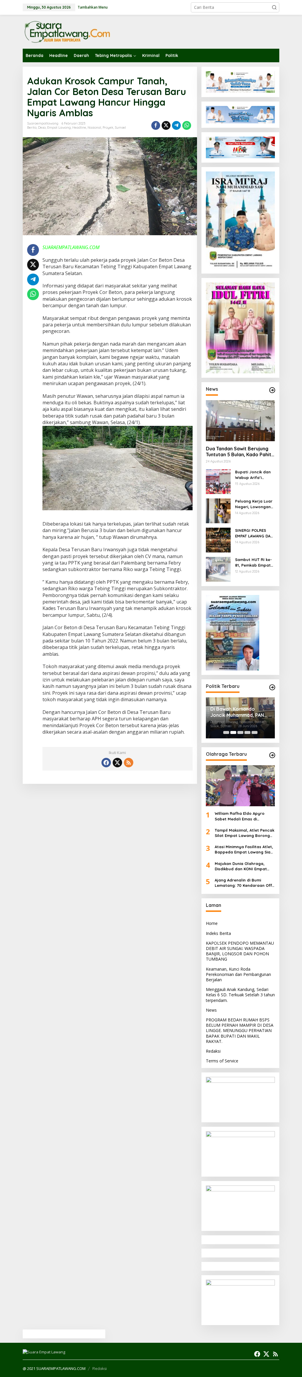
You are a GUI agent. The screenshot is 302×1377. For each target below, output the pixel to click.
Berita (32, 127)
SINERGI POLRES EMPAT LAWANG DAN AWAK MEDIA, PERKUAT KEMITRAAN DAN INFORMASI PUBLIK (254, 533)
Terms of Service (222, 1061)
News (211, 1010)
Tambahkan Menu (93, 7)
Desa (42, 127)
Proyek (108, 127)
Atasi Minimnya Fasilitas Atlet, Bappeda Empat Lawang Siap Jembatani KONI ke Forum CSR (245, 849)
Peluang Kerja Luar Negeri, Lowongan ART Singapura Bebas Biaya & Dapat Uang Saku (254, 504)
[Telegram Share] (176, 125)
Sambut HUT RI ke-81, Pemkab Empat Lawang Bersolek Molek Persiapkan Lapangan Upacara (254, 562)
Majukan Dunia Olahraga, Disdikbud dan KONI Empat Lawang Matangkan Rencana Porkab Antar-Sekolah (243, 866)
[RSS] (128, 762)
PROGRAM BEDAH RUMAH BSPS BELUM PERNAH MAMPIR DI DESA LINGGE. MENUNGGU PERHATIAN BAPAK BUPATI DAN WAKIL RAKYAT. (239, 1030)
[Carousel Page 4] (247, 732)
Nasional (94, 127)
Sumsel (120, 127)
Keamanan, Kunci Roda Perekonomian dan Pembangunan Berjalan (238, 974)
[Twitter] (117, 762)
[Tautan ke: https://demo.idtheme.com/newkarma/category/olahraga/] (272, 755)
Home (212, 923)
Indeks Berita (218, 933)
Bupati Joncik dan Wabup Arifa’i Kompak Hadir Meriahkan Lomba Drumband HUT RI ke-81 (253, 475)
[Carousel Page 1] (226, 732)
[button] (274, 7)
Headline (79, 127)
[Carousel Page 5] (254, 732)
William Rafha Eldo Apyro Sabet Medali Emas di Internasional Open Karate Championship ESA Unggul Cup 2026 (244, 816)
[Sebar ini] (155, 125)
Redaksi (213, 1051)
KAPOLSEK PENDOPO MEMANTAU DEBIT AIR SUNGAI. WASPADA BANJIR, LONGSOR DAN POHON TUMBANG (240, 951)
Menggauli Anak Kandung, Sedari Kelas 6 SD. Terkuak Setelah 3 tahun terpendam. (240, 995)
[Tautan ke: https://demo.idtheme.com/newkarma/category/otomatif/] (272, 390)
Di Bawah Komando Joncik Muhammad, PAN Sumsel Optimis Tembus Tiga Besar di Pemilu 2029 (240, 712)
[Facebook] (106, 762)
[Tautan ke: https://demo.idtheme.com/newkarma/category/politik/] (272, 687)
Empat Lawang (59, 127)
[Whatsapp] (186, 125)
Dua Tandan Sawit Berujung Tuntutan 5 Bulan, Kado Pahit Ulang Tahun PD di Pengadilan (239, 452)
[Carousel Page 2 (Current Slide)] (233, 732)
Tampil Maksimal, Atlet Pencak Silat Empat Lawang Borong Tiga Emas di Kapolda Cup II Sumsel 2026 (244, 833)
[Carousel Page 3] (240, 732)
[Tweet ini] (166, 125)
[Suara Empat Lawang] (67, 31)
